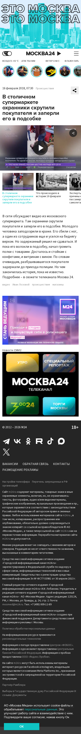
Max (61, 441)
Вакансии (10, 464)
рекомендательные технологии (21, 639)
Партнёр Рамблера (13, 685)
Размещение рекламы (20, 470)
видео (6, 284)
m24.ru (13, 492)
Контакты (61, 464)
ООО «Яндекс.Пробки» (36, 657)
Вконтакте (17, 441)
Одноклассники (28, 441)
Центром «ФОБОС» (61, 645)
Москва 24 (40, 53)
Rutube (39, 441)
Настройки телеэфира (16, 482)
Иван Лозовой (21, 284)
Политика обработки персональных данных (28, 629)
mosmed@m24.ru (12, 604)
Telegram (6, 441)
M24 (24, 427)
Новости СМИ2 (11, 350)
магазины (58, 284)
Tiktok (50, 441)
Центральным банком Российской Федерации (38, 651)
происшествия (41, 284)
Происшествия (45, 88)
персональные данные (41, 709)
